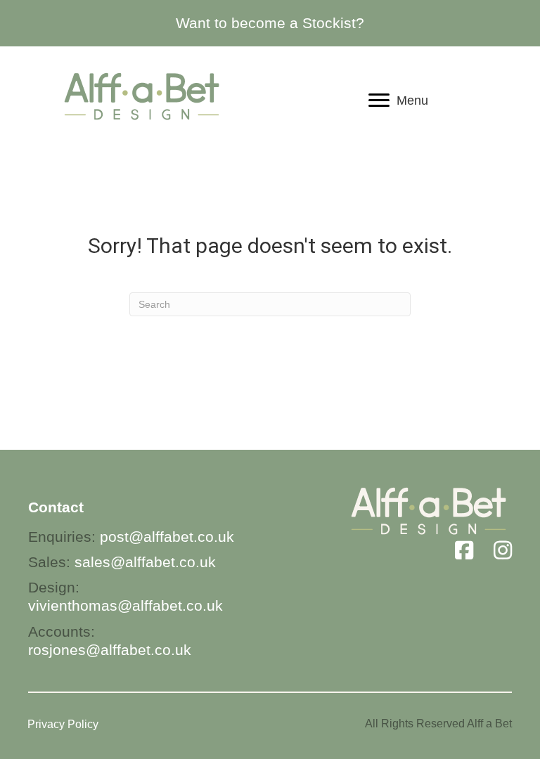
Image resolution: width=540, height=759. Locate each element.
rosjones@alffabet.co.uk (109, 650)
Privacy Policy (62, 724)
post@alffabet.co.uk (167, 536)
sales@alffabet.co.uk (145, 562)
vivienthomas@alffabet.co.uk (125, 605)
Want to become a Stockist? (270, 23)
